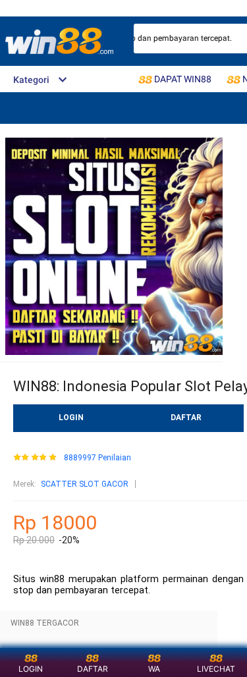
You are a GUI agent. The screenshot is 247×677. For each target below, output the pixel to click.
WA (154, 669)
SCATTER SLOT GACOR (84, 484)
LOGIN (71, 417)
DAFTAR (186, 417)
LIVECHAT (216, 669)
